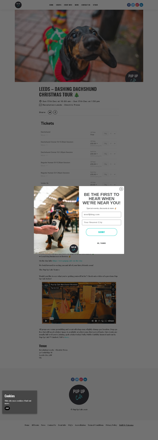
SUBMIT (101, 232)
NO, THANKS (101, 243)
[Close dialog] (121, 189)
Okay (7, 408)
